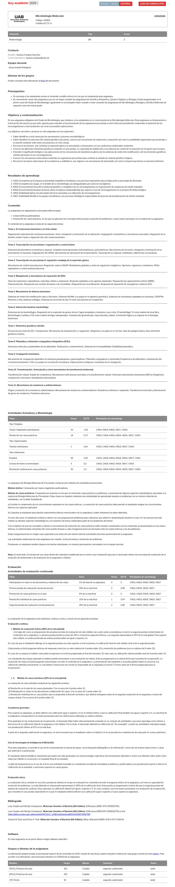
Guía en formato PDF (152, 4)
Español (126, 4)
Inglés (114, 4)
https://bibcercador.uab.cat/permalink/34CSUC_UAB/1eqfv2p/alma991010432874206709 (49, 814)
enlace (156, 854)
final (43, 81)
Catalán (104, 4)
